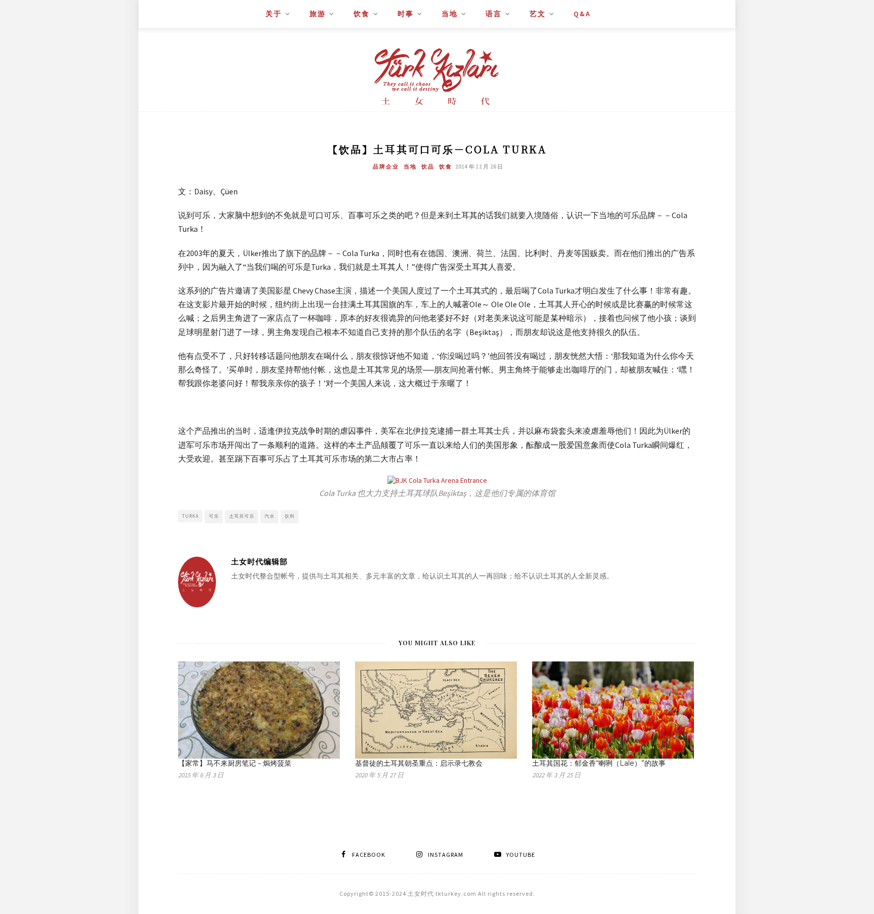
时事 (406, 13)
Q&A (582, 13)
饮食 (362, 13)
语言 (494, 13)
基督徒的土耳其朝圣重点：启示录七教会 (419, 763)
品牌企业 (386, 166)
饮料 (290, 516)
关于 (274, 13)
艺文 (538, 13)
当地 (450, 13)
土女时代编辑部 (259, 561)
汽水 (270, 516)
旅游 (318, 13)
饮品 (427, 166)
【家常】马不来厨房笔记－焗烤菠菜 (234, 763)
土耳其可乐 (241, 516)
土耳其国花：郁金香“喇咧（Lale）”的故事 (599, 763)
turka (190, 516)
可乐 (214, 516)
